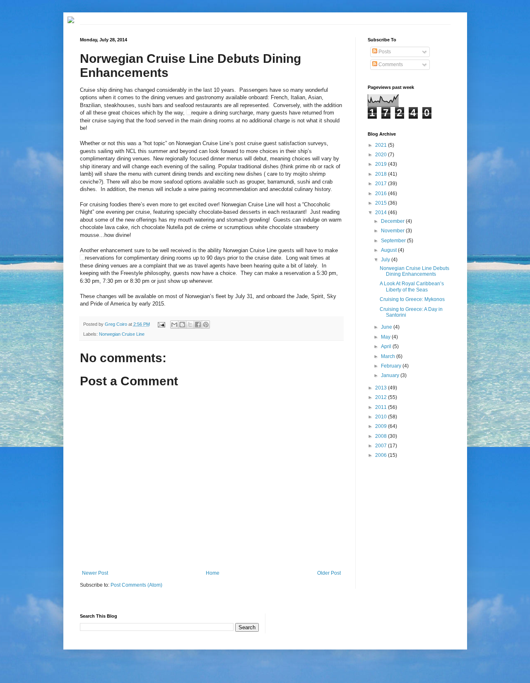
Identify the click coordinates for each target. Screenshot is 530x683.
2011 (381, 407)
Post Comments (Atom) (136, 585)
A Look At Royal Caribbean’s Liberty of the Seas (412, 286)
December (393, 221)
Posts (384, 52)
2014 (381, 212)
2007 (381, 446)
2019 (381, 164)
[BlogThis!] (182, 324)
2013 (381, 388)
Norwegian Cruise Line (122, 334)
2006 (381, 455)
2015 (381, 203)
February (391, 366)
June (387, 327)
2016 (381, 193)
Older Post (329, 573)
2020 (381, 155)
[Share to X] (190, 324)
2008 (381, 436)
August (389, 250)
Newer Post (95, 573)
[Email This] (174, 324)
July (386, 260)
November (393, 231)
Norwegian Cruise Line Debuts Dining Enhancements (414, 271)
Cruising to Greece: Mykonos (412, 299)
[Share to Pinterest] (206, 324)
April (387, 346)
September (394, 241)
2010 (381, 417)
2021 (381, 145)
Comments (390, 64)
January (390, 375)
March (388, 356)
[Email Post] (160, 324)
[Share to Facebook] (198, 324)
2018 (381, 174)
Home (212, 573)
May (386, 337)
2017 (381, 183)
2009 (381, 426)
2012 (381, 397)
